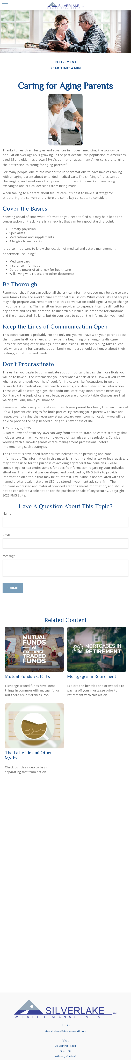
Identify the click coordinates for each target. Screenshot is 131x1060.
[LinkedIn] (68, 1025)
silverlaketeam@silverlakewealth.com (65, 1031)
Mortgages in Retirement (91, 676)
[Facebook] (62, 1025)
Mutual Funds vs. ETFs (27, 676)
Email (7, 535)
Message (9, 556)
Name (7, 513)
